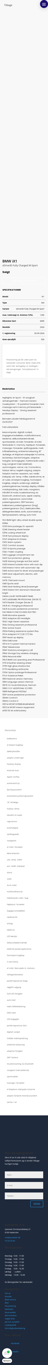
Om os (8, 1293)
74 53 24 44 (10, 1240)
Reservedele (10, 1312)
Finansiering (10, 1306)
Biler (7, 1302)
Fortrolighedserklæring (15, 1328)
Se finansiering (24, 352)
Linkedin (15, 1351)
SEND (36, 1204)
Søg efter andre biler (24, 281)
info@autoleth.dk (12, 1237)
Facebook (15, 1343)
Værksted (9, 1309)
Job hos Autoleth (12, 1322)
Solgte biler (10, 1318)
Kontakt (8, 1296)
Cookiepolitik (10, 1325)
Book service (10, 1299)
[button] (44, 4)
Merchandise (11, 1315)
